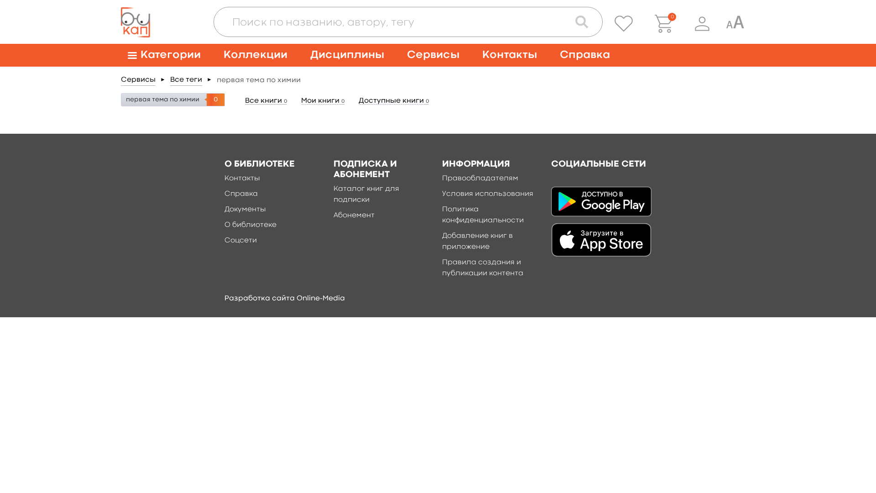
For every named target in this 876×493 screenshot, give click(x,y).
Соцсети (240, 240)
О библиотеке (250, 225)
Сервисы (433, 55)
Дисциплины (347, 55)
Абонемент (354, 215)
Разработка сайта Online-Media (284, 298)
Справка (585, 55)
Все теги (186, 80)
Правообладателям (480, 178)
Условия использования (487, 194)
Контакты (509, 55)
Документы (245, 209)
